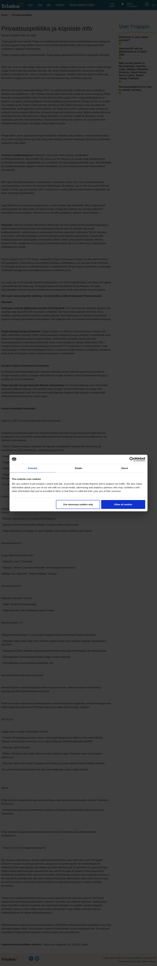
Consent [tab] (32, 468)
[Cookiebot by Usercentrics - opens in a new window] (131, 459)
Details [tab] (78, 468)
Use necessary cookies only (78, 504)
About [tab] (124, 468)
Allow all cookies (123, 504)
